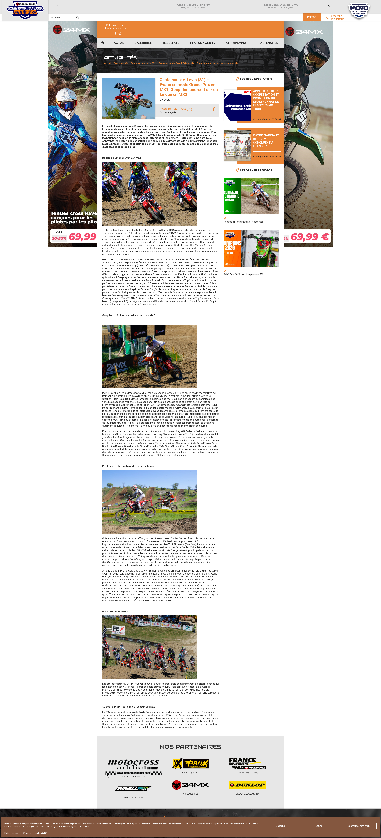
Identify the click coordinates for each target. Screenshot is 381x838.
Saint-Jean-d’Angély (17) (281, 6)
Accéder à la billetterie (337, 17)
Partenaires (268, 43)
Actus (119, 43)
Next (328, 6)
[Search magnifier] (78, 17)
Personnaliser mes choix (358, 826)
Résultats (171, 43)
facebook (213, 109)
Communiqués (121, 63)
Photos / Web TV (202, 43)
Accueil (102, 43)
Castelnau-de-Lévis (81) (193, 6)
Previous (57, 6)
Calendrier (143, 43)
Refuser (319, 826)
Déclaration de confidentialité (35, 833)
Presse (311, 17)
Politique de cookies (12, 833)
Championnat (237, 43)
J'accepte (280, 826)
